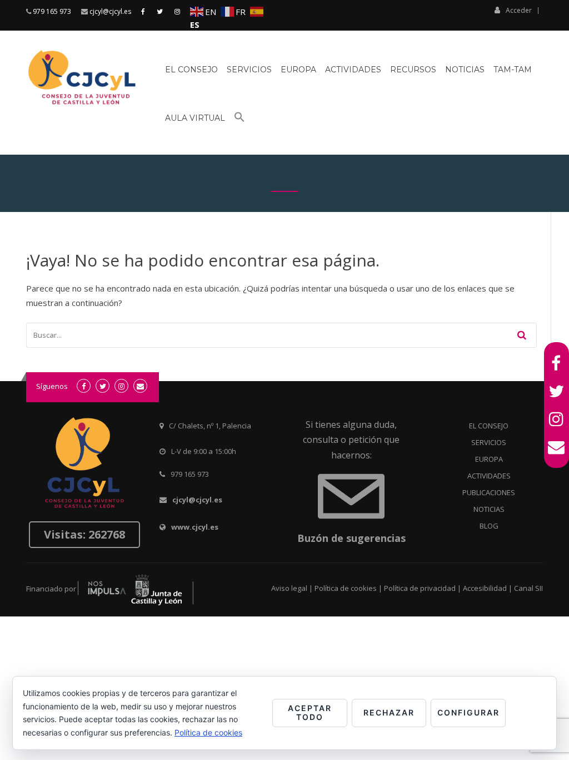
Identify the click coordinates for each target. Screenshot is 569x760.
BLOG (489, 526)
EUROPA (489, 459)
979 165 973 (52, 11)
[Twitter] (556, 391)
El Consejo (191, 70)
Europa (298, 70)
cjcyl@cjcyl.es (110, 11)
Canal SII (528, 588)
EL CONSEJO (488, 426)
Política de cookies (346, 588)
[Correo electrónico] (556, 447)
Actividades (353, 70)
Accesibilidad (485, 588)
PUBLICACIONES (488, 492)
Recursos (413, 70)
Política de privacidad (420, 588)
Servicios (249, 70)
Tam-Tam (512, 70)
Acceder (519, 10)
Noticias (465, 70)
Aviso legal (289, 588)
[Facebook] (556, 363)
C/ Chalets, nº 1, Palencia (210, 426)
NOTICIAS (489, 509)
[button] (239, 121)
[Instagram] (556, 419)
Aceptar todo (310, 712)
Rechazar (389, 712)
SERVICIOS (488, 442)
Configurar (468, 712)
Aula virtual (195, 118)
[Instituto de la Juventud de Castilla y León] (135, 589)
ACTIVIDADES (489, 476)
